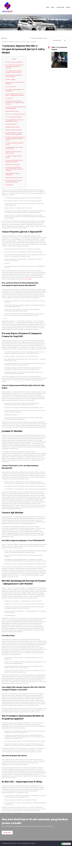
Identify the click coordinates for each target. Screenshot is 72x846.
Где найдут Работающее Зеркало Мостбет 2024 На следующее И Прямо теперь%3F (15, 102)
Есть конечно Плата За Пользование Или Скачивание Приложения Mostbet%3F (14, 66)
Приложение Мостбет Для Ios (13, 164)
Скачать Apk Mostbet (11, 86)
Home (47, 7)
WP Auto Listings (31, 843)
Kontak (68, 7)
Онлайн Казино (9, 184)
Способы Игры (9, 98)
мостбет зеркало (27, 279)
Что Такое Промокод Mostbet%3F (14, 117)
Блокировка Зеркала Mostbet (13, 127)
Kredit (52, 7)
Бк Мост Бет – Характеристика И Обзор (15, 114)
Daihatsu (5, 38)
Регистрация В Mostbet (11, 124)
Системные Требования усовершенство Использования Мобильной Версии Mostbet (15, 138)
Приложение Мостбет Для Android (14, 177)
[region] (59, 60)
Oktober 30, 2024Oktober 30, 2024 (39, 38)
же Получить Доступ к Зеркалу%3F (14, 62)
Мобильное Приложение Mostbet (14, 130)
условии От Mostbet (10, 79)
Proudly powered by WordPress (9, 843)
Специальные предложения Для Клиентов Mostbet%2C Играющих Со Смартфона (14, 169)
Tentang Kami (60, 7)
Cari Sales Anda (7, 832)
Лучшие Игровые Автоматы (12, 111)
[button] (53, 60)
